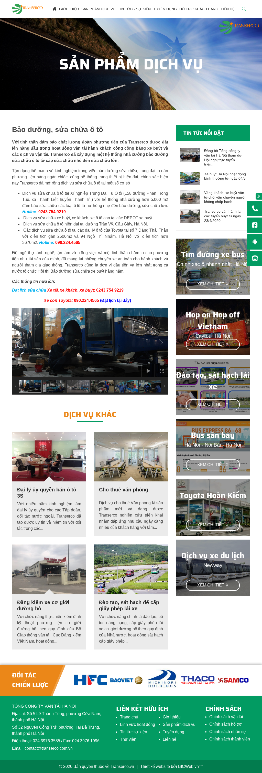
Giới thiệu (172, 717)
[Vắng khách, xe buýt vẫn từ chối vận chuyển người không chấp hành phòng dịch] (190, 197)
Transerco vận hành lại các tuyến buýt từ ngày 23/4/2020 (222, 215)
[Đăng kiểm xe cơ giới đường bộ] (49, 569)
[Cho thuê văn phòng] (131, 456)
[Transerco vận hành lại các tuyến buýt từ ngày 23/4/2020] (190, 215)
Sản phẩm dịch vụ (179, 724)
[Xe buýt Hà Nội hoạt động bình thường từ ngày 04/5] (190, 178)
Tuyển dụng (173, 732)
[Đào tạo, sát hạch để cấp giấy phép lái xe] (131, 569)
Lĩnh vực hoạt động (137, 724)
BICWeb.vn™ (190, 766)
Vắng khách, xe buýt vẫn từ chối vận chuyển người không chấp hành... (224, 197)
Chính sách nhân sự (227, 731)
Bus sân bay (213, 435)
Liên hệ (169, 739)
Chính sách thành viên (229, 739)
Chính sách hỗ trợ (225, 724)
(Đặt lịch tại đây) (115, 300)
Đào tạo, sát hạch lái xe (213, 381)
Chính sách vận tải (226, 717)
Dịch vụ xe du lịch (212, 556)
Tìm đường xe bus (213, 255)
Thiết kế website (155, 766)
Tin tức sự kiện (133, 732)
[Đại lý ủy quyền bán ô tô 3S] (49, 456)
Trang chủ (129, 717)
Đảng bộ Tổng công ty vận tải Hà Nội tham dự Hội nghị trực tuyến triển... (223, 157)
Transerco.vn (122, 766)
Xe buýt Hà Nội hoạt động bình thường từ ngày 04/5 (225, 176)
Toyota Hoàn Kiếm (213, 495)
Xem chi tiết (210, 284)
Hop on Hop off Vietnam (213, 320)
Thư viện (128, 739)
